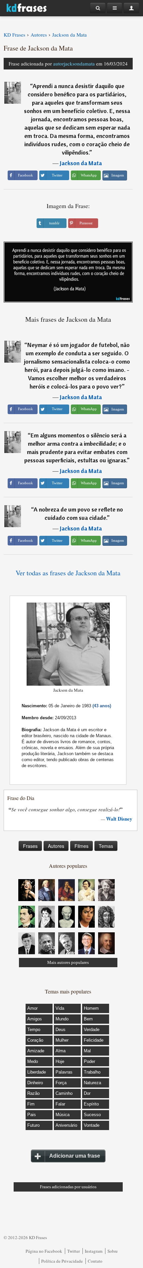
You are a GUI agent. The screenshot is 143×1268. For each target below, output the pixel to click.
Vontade (91, 1125)
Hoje (60, 1061)
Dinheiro (35, 1082)
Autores (56, 846)
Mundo (62, 1018)
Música (63, 1114)
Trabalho (92, 1072)
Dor (87, 1093)
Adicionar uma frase (74, 1156)
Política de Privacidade (62, 1261)
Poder (89, 1061)
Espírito (91, 1103)
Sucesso (92, 1114)
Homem (91, 1008)
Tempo (33, 1029)
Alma (61, 1050)
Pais (31, 1114)
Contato (95, 1261)
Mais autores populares (68, 962)
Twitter (73, 1251)
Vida (60, 1008)
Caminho (64, 1093)
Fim (31, 1103)
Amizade (35, 1050)
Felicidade (93, 1040)
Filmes (81, 846)
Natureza (92, 1082)
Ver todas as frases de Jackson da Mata (68, 572)
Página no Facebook (44, 1251)
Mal (87, 1050)
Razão (33, 1093)
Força (61, 1082)
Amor (32, 1008)
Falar (60, 1103)
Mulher (62, 1040)
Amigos (34, 1018)
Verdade (91, 1029)
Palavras (64, 1072)
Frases (30, 846)
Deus (61, 1029)
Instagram (93, 1251)
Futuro (33, 1125)
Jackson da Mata (81, 163)
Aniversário (66, 1125)
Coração (35, 1040)
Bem (88, 1018)
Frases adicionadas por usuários (68, 1186)
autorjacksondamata (74, 63)
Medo (32, 1061)
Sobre (112, 1251)
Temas (106, 846)
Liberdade (36, 1072)
